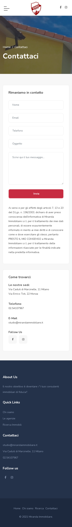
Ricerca (39, 508)
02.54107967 (10, 457)
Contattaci (51, 508)
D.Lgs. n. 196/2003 (23, 212)
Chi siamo (8, 412)
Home (7, 47)
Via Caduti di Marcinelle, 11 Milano (23, 451)
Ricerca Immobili (12, 425)
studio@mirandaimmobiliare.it (20, 445)
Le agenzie (9, 418)
